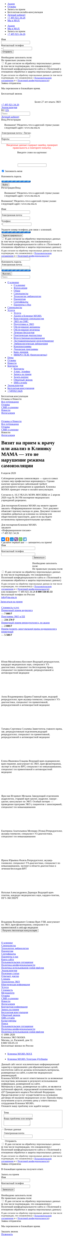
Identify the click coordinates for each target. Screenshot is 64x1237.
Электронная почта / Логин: (16, 133)
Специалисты (8, 945)
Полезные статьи (10, 973)
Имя (3, 39)
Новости (5, 410)
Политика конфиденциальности (18, 965)
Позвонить (7, 1234)
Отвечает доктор (10, 976)
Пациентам (7, 951)
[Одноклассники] (7, 539)
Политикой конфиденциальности (33, 80)
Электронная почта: (11, 215)
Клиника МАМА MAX (19, 1053)
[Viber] (16, 539)
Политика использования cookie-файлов (22, 967)
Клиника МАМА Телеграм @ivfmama (27, 1059)
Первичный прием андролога (17, 610)
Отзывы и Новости (11, 421)
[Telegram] (25, 539)
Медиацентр (7, 993)
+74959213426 (15, 391)
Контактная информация (14, 1006)
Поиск (4, 1023)
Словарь (5, 979)
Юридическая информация (15, 984)
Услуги (5, 987)
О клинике (7, 942)
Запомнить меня (13, 171)
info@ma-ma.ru (9, 597)
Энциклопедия (9, 107)
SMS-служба (8, 1018)
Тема (6, 1112)
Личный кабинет (10, 117)
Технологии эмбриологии (15, 948)
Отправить (7, 52)
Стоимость (7, 990)
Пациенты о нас (9, 956)
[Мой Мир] (12, 539)
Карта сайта (7, 959)
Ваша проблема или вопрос (18, 1118)
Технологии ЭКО (10, 981)
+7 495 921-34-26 (16, 17)
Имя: (3, 209)
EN (7, 110)
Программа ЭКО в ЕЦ (13, 616)
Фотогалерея (8, 413)
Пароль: (5, 139)
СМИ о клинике (9, 407)
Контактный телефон (12, 45)
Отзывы (11, 6)
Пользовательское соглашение (17, 962)
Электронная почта (14, 1133)
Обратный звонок (10, 1015)
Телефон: (6, 221)
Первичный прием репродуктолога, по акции (25, 622)
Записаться (7, 1189)
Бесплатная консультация (14, 1012)
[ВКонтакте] (3, 539)
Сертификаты (8, 954)
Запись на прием (10, 1009)
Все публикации (10, 401)
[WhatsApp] (20, 539)
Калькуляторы (8, 1020)
